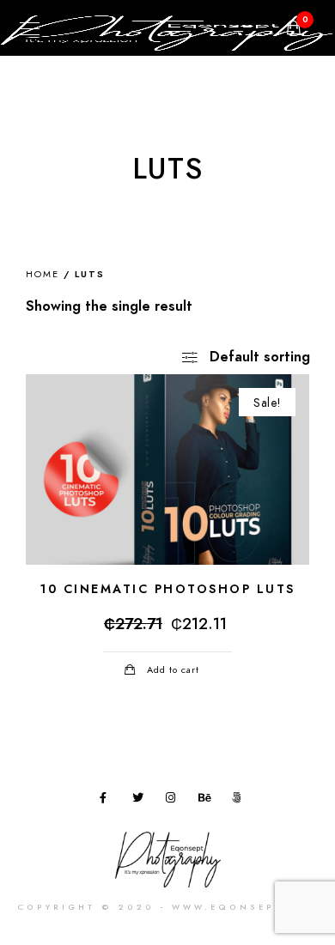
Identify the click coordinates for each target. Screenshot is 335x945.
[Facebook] (108, 800)
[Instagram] (174, 800)
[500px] (240, 800)
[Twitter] (140, 800)
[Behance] (207, 800)
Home (42, 274)
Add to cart (173, 669)
